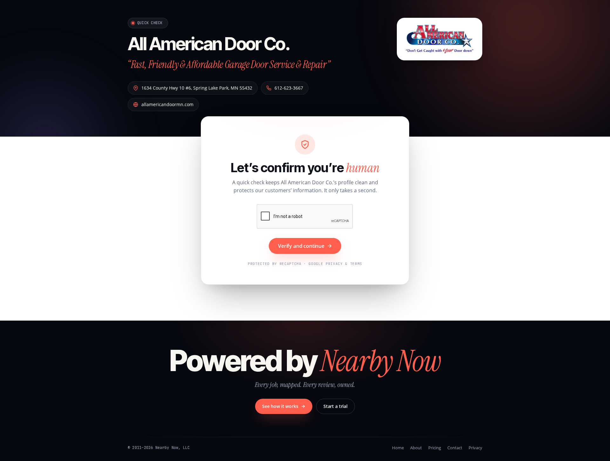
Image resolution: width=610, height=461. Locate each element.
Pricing (434, 448)
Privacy (475, 448)
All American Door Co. (209, 44)
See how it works (280, 406)
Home (398, 448)
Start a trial (335, 406)
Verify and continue (301, 245)
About (416, 448)
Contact (454, 448)
